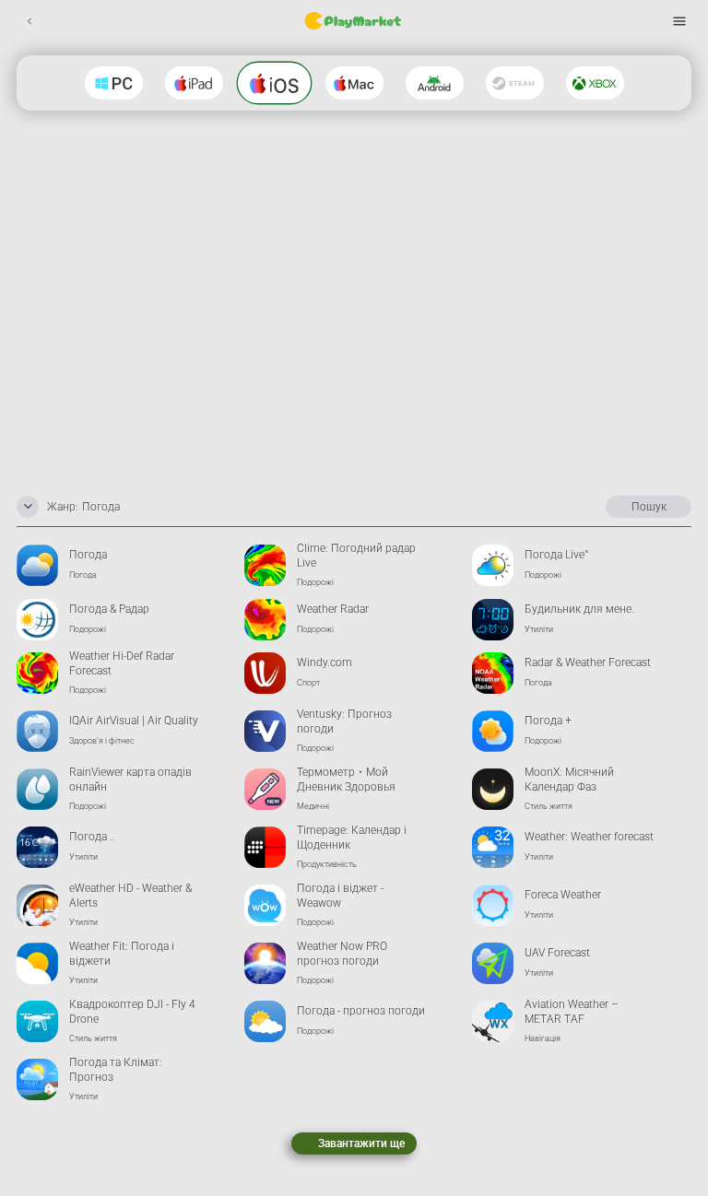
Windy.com (324, 662)
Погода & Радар (109, 609)
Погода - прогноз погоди (361, 1010)
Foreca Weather (563, 894)
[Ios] (274, 83)
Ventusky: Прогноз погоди (344, 722)
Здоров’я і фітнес (102, 740)
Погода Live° (557, 554)
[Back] (29, 20)
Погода (88, 554)
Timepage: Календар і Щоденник (352, 838)
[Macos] (354, 83)
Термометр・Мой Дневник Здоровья (346, 780)
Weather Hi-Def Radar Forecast (121, 664)
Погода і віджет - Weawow (340, 896)
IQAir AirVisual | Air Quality (133, 720)
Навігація (542, 1038)
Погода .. (92, 836)
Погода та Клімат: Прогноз (115, 1070)
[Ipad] (194, 83)
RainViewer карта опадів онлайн (130, 780)
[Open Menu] (679, 20)
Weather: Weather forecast (589, 836)
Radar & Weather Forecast (588, 662)
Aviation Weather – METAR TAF (572, 1012)
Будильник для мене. (579, 609)
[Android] (435, 83)
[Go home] (354, 21)
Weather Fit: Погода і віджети (121, 954)
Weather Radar (333, 609)
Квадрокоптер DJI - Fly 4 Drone (132, 1012)
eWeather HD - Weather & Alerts (130, 896)
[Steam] (515, 83)
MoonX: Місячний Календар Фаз (569, 780)
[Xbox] (595, 83)
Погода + (548, 720)
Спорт (308, 682)
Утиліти (539, 629)
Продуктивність (327, 864)
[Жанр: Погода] (28, 507)
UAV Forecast (557, 952)
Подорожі (315, 582)
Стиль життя (548, 806)
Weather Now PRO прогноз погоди (342, 954)
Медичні (313, 806)
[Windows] (114, 83)
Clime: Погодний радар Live (356, 556)
